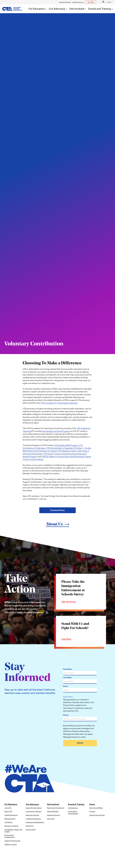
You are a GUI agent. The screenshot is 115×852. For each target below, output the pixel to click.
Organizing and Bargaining (35, 822)
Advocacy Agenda (32, 815)
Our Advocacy (57, 9)
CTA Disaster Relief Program (66, 445)
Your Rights (8, 822)
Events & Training (76, 804)
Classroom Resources (12, 841)
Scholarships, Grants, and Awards (13, 831)
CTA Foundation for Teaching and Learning (58, 403)
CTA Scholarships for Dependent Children (64, 448)
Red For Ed (29, 826)
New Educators (9, 819)
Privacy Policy (68, 697)
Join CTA (7, 808)
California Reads (53, 811)
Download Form (57, 510)
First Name (67, 669)
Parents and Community (55, 808)
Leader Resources (78, 2)
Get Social (51, 819)
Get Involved (77, 9)
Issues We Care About (34, 808)
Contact (92, 811)
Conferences (73, 808)
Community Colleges (33, 811)
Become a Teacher (11, 826)
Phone (65, 715)
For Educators (37, 9)
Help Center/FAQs (96, 808)
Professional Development (9, 836)
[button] (102, 2)
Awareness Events (53, 815)
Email (66, 686)
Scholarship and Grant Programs (56, 431)
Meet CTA (8, 811)
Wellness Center (10, 844)
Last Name (67, 678)
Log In (109, 2)
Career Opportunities (97, 815)
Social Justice (31, 830)
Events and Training (100, 9)
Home (92, 804)
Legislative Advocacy (33, 819)
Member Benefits (65, 2)
